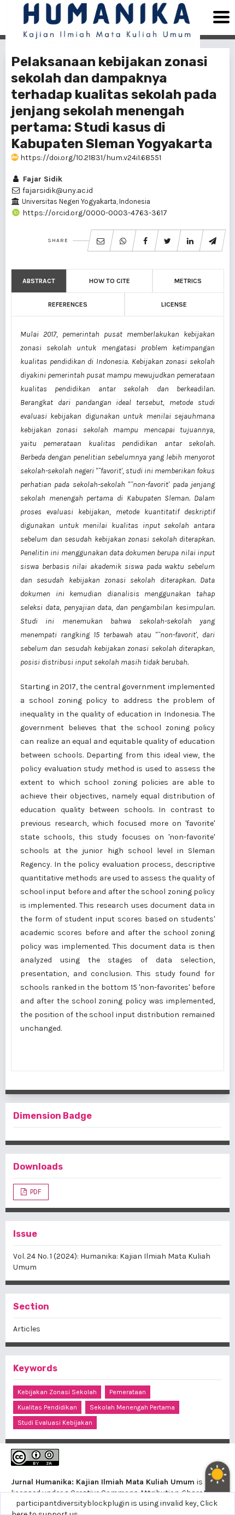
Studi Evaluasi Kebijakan (54, 1422)
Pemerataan (127, 1392)
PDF (34, 1192)
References (67, 304)
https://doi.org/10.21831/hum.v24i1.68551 (90, 157)
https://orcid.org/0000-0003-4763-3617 (94, 213)
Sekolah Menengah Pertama (132, 1407)
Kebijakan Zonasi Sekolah (57, 1392)
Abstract (38, 281)
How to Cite (109, 281)
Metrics (188, 281)
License (174, 304)
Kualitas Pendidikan (47, 1407)
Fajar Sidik (41, 179)
